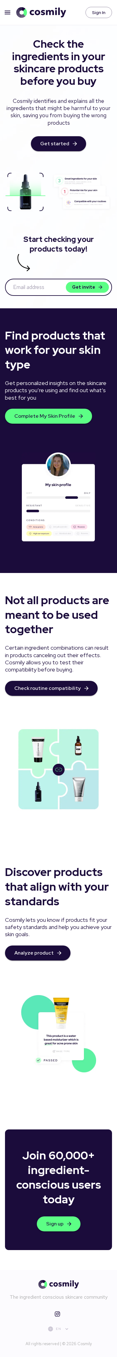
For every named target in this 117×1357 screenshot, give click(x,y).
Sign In (98, 12)
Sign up (55, 1223)
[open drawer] (7, 12)
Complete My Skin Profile (44, 416)
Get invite (83, 287)
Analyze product (34, 953)
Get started (54, 143)
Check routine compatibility (47, 688)
